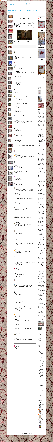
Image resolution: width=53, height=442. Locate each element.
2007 (39, 400)
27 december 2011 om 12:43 (18, 316)
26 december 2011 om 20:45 (18, 68)
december (41, 352)
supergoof (42, 258)
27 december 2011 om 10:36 (18, 302)
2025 (39, 334)
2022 (39, 338)
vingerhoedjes (40, 299)
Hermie (16, 165)
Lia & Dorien (39, 194)
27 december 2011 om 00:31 (18, 203)
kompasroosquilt (39, 187)
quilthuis (44, 237)
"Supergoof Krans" (41, 372)
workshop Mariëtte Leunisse (41, 313)
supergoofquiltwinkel (41, 277)
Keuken (43, 182)
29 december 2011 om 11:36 (18, 348)
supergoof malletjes (41, 262)
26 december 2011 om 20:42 (18, 58)
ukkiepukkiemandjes (40, 295)
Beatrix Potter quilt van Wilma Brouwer (41, 119)
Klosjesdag (39, 184)
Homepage (25, 351)
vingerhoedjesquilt (40, 300)
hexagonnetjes (39, 168)
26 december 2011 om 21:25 (18, 141)
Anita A (16, 260)
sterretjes (39, 253)
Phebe (39, 226)
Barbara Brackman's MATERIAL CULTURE (41, 404)
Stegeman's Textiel (40, 252)
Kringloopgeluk (39, 188)
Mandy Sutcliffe (40, 204)
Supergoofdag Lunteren (41, 273)
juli (40, 391)
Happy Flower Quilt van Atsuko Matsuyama (41, 163)
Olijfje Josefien (40, 219)
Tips (44, 289)
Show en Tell (41, 247)
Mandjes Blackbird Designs (41, 202)
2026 (39, 333)
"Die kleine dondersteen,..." (41, 374)
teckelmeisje (43, 280)
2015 (39, 346)
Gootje (40, 157)
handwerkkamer (40, 161)
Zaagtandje (40, 319)
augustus (41, 390)
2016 (39, 345)
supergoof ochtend (41, 263)
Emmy (16, 290)
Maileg (43, 200)
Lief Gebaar (42, 195)
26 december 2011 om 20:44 (18, 63)
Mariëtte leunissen (43, 207)
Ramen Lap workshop (41, 245)
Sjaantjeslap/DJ (42, 250)
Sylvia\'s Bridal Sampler (41, 279)
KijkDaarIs (16, 222)
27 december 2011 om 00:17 (18, 194)
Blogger (34, 433)
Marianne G (16, 71)
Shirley (16, 50)
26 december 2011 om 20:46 (18, 85)
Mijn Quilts (40, 209)
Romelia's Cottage (17, 82)
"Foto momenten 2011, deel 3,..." (41, 355)
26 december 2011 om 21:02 (18, 111)
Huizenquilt (40, 171)
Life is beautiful (42, 196)
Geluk (44, 154)
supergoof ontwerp (40, 265)
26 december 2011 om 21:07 (18, 125)
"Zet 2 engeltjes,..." (41, 365)
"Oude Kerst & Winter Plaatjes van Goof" (41, 384)
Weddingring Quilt (41, 306)
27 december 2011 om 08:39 (19, 247)
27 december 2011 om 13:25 (18, 331)
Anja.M (16, 120)
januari (41, 395)
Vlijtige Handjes (17, 65)
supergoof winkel (41, 267)
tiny (15, 133)
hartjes (39, 164)
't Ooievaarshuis (41, 111)
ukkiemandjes (39, 294)
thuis (39, 289)
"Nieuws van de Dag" (41, 377)
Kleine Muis (40, 183)
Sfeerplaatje (43, 246)
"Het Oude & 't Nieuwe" (41, 354)
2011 (39, 351)
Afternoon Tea (39, 113)
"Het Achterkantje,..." (41, 361)
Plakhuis (16, 249)
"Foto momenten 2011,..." (41, 359)
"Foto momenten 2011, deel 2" (41, 357)
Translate (40, 18)
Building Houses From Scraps (41, 134)
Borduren (43, 127)
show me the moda (40, 248)
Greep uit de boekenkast (41, 158)
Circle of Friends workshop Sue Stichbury (41, 139)
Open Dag (39, 220)
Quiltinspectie (42, 239)
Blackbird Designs (40, 125)
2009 (39, 398)
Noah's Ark (42, 217)
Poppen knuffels (40, 229)
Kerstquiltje (39, 182)
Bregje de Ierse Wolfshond (41, 128)
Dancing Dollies (40, 141)
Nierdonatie (39, 216)
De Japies (39, 142)
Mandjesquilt (41, 203)
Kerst (39, 180)
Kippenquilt (41, 183)
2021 (39, 339)
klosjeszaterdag (40, 185)
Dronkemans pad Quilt (41, 147)
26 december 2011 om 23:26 (18, 172)
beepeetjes (39, 120)
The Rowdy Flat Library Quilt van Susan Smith (41, 287)
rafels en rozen (41, 409)
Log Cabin (41, 198)
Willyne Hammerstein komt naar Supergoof (41, 310)
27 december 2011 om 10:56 (18, 310)
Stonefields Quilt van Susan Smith (41, 256)
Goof (43, 155)
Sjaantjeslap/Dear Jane (41, 249)
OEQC (39, 218)
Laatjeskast (39, 190)
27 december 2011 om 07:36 (18, 233)
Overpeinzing (40, 224)
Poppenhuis (39, 231)
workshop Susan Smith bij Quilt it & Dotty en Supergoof (41, 315)
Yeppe (41, 318)
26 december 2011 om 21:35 (18, 147)
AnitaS (16, 267)
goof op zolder (40, 156)
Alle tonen (44, 429)
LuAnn (16, 216)
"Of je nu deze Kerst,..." (41, 364)
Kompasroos (39, 186)
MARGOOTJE (40, 206)
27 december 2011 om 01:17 (18, 213)
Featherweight (43, 151)
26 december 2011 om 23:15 (18, 167)
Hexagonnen (41, 167)
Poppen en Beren (40, 230)
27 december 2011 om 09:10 (18, 270)
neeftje (16, 170)
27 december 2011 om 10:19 (18, 294)
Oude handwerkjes (41, 221)
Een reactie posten (16, 350)
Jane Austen (39, 173)
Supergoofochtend (40, 274)
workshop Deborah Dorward (41, 312)
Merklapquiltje (41, 208)
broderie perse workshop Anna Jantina (41, 132)
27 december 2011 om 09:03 (18, 258)
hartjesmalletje (39, 165)
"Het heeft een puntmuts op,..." (41, 380)
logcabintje (39, 199)
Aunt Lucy (40, 115)
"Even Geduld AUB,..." (41, 375)
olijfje (42, 218)
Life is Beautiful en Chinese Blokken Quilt (41, 197)
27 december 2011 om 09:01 (18, 252)
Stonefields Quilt (40, 255)
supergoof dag (43, 260)
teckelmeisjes (40, 281)
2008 (40, 399)
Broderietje (39, 133)
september (41, 389)
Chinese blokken (40, 138)
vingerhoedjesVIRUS (40, 301)
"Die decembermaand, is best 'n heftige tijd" (41, 368)
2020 (39, 340)
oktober (41, 388)
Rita (15, 149)
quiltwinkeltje (39, 244)
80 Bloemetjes (40, 112)
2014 (39, 347)
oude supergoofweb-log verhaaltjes (41, 222)
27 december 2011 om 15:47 (18, 335)
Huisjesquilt (43, 170)
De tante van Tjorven (41, 419)
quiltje (41, 240)
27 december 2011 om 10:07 (18, 276)
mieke (16, 127)
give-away (40, 155)
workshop (39, 311)
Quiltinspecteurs (42, 238)
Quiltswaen (16, 160)
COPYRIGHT (42, 140)
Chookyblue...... (16, 182)
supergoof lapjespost (40, 261)
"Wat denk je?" (41, 366)
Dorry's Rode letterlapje (41, 146)
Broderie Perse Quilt (41, 130)
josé (15, 319)
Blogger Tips (42, 126)
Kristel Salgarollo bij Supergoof (41, 189)
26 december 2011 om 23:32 (18, 179)
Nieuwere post (15, 351)
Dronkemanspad (40, 148)
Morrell (39, 210)
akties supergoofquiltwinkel (41, 114)
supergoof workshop (40, 269)
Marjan (16, 95)
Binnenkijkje (40, 124)
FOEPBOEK (43, 153)
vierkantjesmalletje (40, 298)
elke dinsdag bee (41, 150)
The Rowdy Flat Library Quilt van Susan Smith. (41, 288)
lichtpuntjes (42, 194)
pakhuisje (42, 225)
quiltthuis (39, 242)
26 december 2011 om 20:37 (18, 53)
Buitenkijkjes (40, 135)
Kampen (41, 174)
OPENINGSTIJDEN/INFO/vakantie (13, 10)
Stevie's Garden (40, 254)
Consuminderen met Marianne (19, 197)
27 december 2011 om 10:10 (18, 281)
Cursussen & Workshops (12, 12)
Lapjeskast (41, 193)
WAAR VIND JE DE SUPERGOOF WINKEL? (27, 10)
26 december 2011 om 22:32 (18, 158)
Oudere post (34, 351)
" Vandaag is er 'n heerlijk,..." (41, 371)
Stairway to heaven (40, 251)
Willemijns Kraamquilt (41, 309)
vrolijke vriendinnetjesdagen (40, 303)
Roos (15, 344)
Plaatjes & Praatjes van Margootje (41, 227)
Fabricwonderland (41, 424)
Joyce (16, 297)
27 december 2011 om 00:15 (18, 184)
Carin (16, 283)
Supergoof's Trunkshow (40, 271)
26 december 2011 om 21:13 (18, 130)
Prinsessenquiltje (40, 233)
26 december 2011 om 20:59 (19, 99)
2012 (39, 350)
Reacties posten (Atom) (20, 353)
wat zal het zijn (39, 304)
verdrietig (39, 296)
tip (41, 289)
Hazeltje (44, 165)
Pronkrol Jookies (40, 234)
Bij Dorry (40, 123)
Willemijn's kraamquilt (41, 308)
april (40, 394)
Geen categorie (40, 154)
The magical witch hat (40, 284)
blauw (38, 126)
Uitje (38, 293)
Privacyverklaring (38, 10)
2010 (39, 396)
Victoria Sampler (40, 297)
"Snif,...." (40, 362)
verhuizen (42, 296)
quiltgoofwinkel (39, 237)
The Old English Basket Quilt (41, 285)
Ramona (16, 338)
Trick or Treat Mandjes (41, 292)
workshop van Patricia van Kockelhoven (41, 317)
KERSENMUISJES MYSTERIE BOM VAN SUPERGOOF (41, 176)
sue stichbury (41, 257)
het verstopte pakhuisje (41, 166)
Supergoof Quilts (19, 4)
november (41, 387)
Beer (42, 120)
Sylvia (16, 61)
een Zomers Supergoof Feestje (41, 149)
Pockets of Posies (40, 228)
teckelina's (39, 280)
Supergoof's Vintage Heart (41, 272)
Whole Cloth (41, 307)
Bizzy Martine (17, 333)
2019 (39, 341)
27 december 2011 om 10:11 (18, 288)
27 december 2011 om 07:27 (18, 227)
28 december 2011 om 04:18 (18, 342)
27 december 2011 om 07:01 (18, 220)
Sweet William (42, 277)
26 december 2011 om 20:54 (18, 92)
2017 (39, 344)
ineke (16, 255)
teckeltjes (44, 281)
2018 (39, 343)
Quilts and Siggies (41, 414)
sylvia (16, 114)
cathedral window (41, 136)
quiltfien (16, 154)
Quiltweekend (39, 243)
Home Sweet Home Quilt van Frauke (41, 169)
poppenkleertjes (40, 232)
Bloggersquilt (39, 127)
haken (40, 159)
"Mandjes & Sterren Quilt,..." (41, 379)
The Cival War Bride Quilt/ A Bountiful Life (41, 283)
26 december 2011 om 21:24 (18, 135)
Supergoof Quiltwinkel (41, 266)
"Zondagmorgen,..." (41, 385)
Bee (42, 119)
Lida (15, 229)
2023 (39, 337)
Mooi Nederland (40, 209)
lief (38, 195)
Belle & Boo (43, 122)
